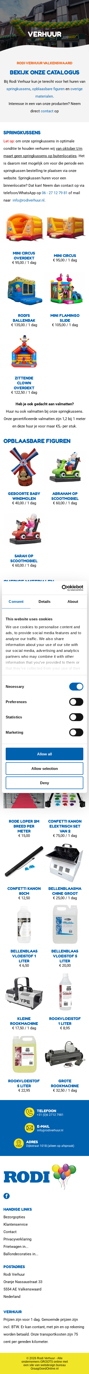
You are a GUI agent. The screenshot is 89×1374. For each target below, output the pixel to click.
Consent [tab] (16, 601)
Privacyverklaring (17, 1239)
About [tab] (72, 601)
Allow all (44, 754)
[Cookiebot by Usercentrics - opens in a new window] (62, 588)
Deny (44, 783)
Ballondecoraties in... (20, 1254)
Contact (10, 1232)
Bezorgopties (14, 1217)
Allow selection (44, 768)
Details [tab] (45, 601)
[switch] (76, 702)
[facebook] (6, 1196)
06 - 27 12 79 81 (54, 193)
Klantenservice (15, 1224)
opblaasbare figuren (48, 89)
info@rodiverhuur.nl (28, 200)
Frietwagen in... (15, 1246)
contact (47, 111)
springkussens (18, 89)
